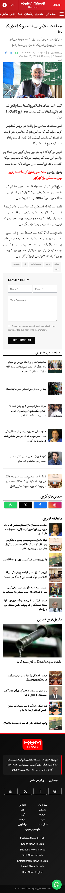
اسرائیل (56, 264)
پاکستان (28, 14)
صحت (22, 820)
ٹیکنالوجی (22, 824)
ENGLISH (57, 5)
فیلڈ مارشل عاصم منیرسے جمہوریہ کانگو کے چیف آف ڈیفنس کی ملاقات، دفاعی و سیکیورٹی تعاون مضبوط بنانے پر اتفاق (25, 482)
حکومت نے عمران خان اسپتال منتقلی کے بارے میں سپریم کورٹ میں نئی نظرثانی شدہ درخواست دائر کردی (25, 436)
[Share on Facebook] (5, 52)
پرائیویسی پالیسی (37, 780)
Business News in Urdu (32, 849)
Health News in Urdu (32, 866)
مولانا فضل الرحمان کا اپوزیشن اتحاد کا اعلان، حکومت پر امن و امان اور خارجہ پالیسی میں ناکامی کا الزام (27, 411)
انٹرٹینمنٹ (43, 824)
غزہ (25, 264)
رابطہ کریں (53, 780)
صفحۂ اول (51, 14)
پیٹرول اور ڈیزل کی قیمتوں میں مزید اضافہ (26, 389)
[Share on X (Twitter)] (11, 52)
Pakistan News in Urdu (32, 838)
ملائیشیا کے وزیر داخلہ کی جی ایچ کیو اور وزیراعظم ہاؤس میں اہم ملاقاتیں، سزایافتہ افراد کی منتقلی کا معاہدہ (26, 367)
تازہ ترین (39, 14)
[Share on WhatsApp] (16, 52)
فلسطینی (16, 264)
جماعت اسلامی (36, 264)
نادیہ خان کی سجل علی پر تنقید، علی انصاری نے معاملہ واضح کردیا (28, 458)
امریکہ (48, 264)
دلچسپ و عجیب (33, 829)
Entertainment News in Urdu (32, 860)
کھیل (22, 815)
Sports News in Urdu (32, 843)
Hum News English (32, 872)
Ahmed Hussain (55, 52)
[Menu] (61, 15)
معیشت (42, 815)
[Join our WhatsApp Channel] (57, 885)
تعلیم (43, 820)
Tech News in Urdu (32, 855)
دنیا (20, 14)
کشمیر (56, 269)
